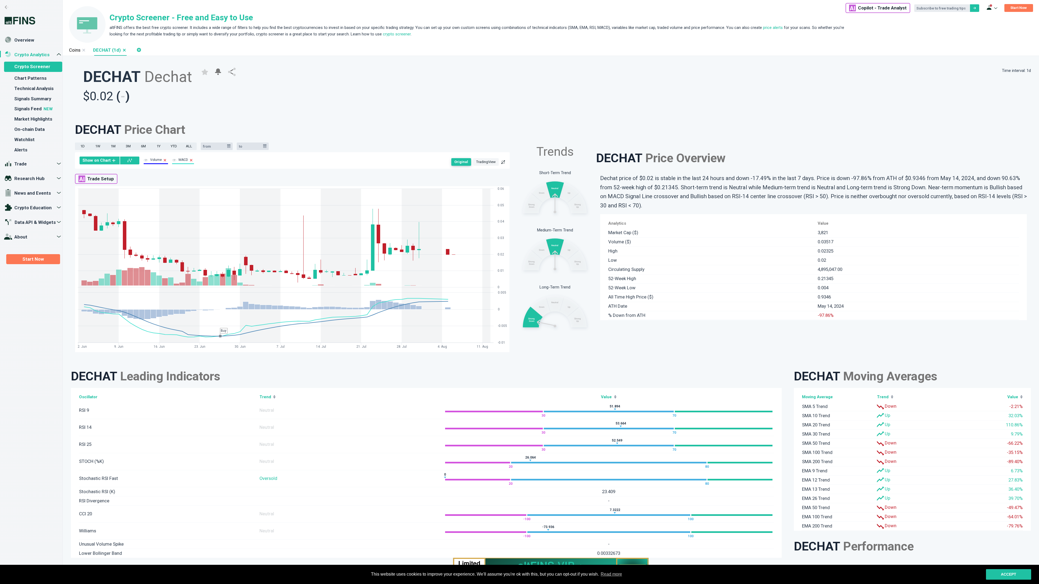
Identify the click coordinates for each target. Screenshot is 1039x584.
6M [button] (143, 146)
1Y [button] (158, 146)
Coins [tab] (74, 50)
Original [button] (461, 162)
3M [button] (128, 146)
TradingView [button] (486, 162)
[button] (124, 50)
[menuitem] (100, 160)
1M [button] (113, 146)
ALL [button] (189, 146)
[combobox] (214, 146)
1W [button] (97, 146)
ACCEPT (1008, 574)
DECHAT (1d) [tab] (107, 50)
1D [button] (82, 146)
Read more (611, 574)
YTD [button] (174, 146)
